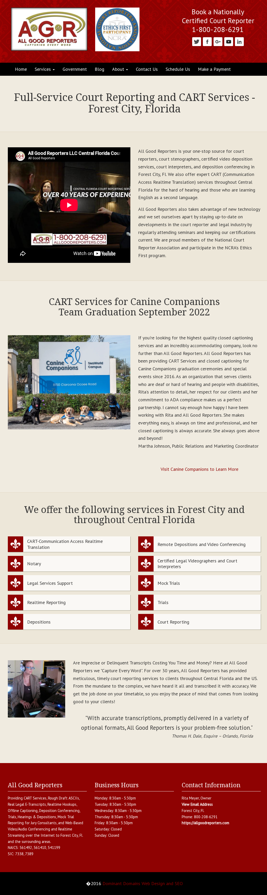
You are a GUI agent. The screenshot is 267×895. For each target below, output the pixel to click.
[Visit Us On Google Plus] (218, 41)
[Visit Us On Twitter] (196, 41)
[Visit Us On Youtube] (228, 41)
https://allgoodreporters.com (205, 822)
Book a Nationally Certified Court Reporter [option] (218, 16)
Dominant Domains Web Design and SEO (142, 883)
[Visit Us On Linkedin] (239, 41)
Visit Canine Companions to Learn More (199, 469)
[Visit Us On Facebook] (207, 41)
